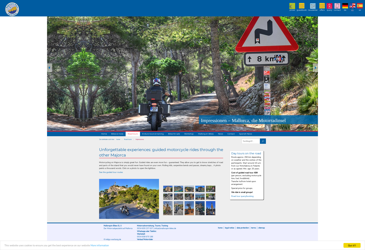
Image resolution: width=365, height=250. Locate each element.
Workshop (189, 134)
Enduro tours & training (153, 134)
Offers (322, 10)
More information (100, 245)
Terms (253, 228)
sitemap (261, 228)
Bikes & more (117, 134)
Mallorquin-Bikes (29, 9)
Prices (292, 10)
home (118, 139)
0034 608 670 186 (145, 236)
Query (329, 10)
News (220, 134)
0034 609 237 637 (354, 13)
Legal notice (229, 228)
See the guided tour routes (111, 172)
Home (104, 134)
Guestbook (302, 10)
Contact (337, 10)
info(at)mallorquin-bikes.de (165, 228)
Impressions (140, 139)
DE (345, 10)
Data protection (243, 228)
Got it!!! (352, 245)
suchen (263, 141)
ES (360, 10)
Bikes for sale (174, 134)
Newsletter (313, 10)
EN (352, 10)
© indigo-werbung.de (112, 239)
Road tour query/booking (242, 196)
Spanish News (245, 134)
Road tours (133, 134)
